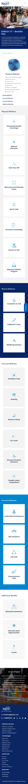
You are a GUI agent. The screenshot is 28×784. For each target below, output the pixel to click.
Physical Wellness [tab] (8, 53)
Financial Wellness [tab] (8, 98)
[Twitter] (22, 718)
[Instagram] (17, 718)
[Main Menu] (25, 3)
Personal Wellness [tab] (8, 101)
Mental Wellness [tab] (7, 95)
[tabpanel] (14, 74)
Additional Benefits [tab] (8, 104)
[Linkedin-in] (20, 718)
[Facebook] (14, 718)
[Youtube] (25, 718)
